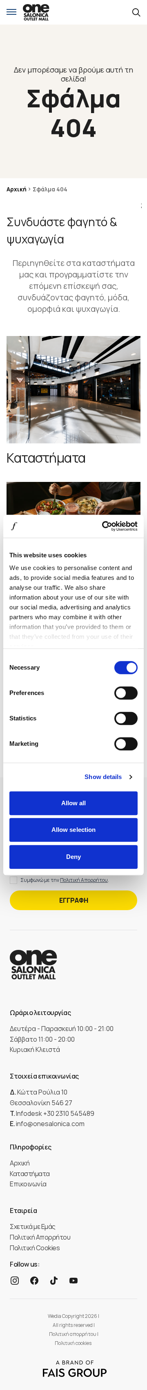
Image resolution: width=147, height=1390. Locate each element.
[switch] (126, 693)
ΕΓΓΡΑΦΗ (73, 900)
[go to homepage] (36, 12)
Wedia (54, 1316)
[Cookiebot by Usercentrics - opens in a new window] (104, 526)
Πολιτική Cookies (35, 1247)
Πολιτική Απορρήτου (84, 880)
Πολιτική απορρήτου (73, 1334)
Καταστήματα (30, 1173)
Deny (73, 856)
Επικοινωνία (28, 1183)
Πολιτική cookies (73, 1343)
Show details (103, 776)
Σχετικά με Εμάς (33, 1226)
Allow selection (73, 829)
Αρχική (17, 189)
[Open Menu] (11, 12)
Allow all (73, 802)
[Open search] (136, 12)
